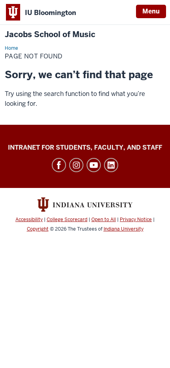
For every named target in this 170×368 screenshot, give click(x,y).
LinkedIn (111, 165)
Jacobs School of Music (50, 34)
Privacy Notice (136, 219)
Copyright (38, 229)
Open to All (103, 219)
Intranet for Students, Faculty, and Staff (85, 147)
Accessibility (29, 219)
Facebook (59, 165)
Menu (151, 11)
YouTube (94, 165)
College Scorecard (67, 219)
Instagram (76, 165)
